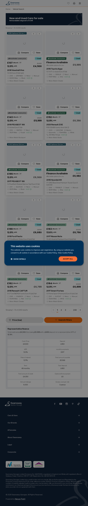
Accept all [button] (68, 259)
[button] (18, 259)
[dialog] (44, 253)
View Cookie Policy (65, 252)
